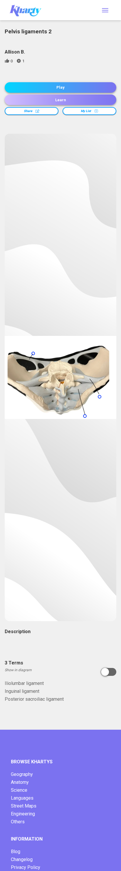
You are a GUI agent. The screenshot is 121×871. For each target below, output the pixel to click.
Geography (22, 774)
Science (19, 790)
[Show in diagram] (108, 672)
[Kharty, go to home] (28, 10)
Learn (60, 100)
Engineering (23, 814)
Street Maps (23, 806)
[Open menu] (105, 10)
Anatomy (20, 782)
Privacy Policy (25, 867)
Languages (22, 798)
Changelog (22, 859)
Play (60, 87)
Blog (15, 851)
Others (18, 821)
